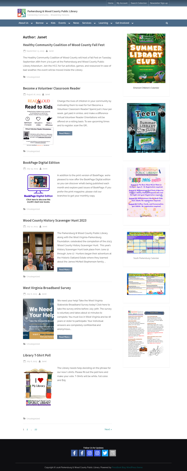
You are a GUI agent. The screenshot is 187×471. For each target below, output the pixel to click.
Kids (53, 23)
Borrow (40, 23)
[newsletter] (112, 453)
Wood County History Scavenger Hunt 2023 (55, 220)
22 (36, 429)
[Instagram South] (97, 453)
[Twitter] (105, 453)
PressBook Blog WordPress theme (127, 467)
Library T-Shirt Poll (37, 355)
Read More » (65, 133)
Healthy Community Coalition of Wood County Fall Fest (64, 45)
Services (86, 23)
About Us (23, 23)
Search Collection (139, 3)
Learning (103, 23)
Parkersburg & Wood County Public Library (52, 11)
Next (107, 429)
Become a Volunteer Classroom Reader (51, 88)
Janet (51, 51)
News (76, 23)
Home (110, 3)
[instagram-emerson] (89, 453)
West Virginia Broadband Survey (47, 288)
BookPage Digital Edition (41, 162)
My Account (122, 3)
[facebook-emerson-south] (74, 453)
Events (62, 23)
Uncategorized (33, 77)
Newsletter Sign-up (159, 3)
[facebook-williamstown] (82, 453)
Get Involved (122, 23)
